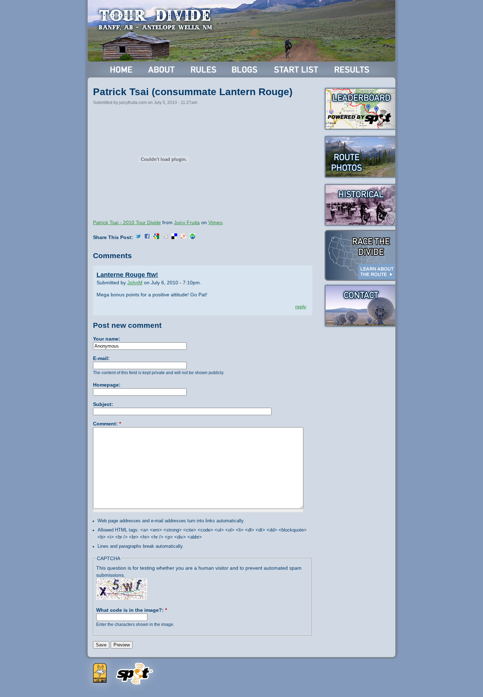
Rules (204, 69)
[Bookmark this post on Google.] (156, 237)
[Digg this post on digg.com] (165, 237)
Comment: (107, 423)
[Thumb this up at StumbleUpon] (192, 237)
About (162, 69)
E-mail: (101, 358)
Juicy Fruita (187, 222)
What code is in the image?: (131, 610)
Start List (297, 69)
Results (353, 69)
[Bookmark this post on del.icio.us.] (174, 237)
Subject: (103, 404)
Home (121, 69)
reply (300, 306)
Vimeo (215, 222)
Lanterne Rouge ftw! (127, 274)
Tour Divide (157, 19)
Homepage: (107, 385)
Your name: (106, 339)
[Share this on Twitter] (138, 237)
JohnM (134, 282)
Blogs (246, 69)
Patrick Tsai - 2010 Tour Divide (127, 222)
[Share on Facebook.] (147, 237)
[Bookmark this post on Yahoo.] (183, 237)
